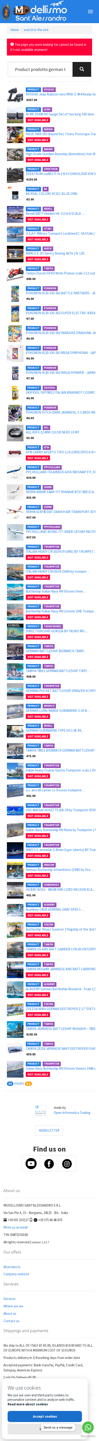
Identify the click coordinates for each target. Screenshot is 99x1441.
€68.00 (30, 676)
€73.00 (30, 756)
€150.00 (31, 179)
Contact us (11, 1321)
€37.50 (30, 537)
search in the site (36, 30)
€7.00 (30, 318)
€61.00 (30, 895)
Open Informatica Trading (72, 1112)
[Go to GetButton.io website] (88, 1436)
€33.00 (30, 497)
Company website (16, 1274)
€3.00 (30, 199)
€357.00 (31, 100)
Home (14, 30)
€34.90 (30, 477)
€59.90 (30, 1054)
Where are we (13, 1306)
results (19, 1083)
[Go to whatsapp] (88, 1427)
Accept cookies (45, 1416)
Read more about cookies (28, 1404)
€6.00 (30, 299)
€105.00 (31, 1034)
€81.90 (30, 796)
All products (11, 1267)
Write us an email (15, 1227)
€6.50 (30, 418)
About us (9, 1313)
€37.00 (30, 517)
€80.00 (30, 279)
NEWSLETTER (49, 1130)
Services (9, 1299)
